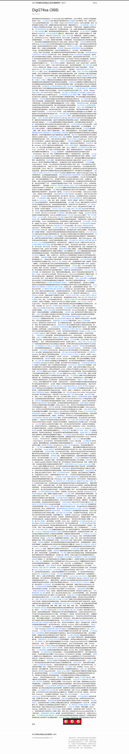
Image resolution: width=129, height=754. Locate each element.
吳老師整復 (45, 133)
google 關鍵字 (72, 95)
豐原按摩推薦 (52, 700)
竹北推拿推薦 (85, 363)
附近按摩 (69, 392)
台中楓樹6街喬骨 (47, 289)
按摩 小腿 (65, 578)
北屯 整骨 (41, 491)
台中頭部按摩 (66, 477)
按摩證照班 (89, 143)
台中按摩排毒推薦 (46, 652)
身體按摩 (90, 297)
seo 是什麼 (80, 105)
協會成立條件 (77, 662)
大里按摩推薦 (52, 293)
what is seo (37, 242)
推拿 (38, 574)
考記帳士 (61, 287)
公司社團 (88, 162)
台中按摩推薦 (84, 25)
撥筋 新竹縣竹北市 (59, 289)
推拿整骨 (56, 551)
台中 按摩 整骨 (88, 276)
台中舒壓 (39, 173)
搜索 (66, 377)
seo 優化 (59, 261)
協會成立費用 (61, 318)
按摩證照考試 (53, 137)
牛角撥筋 (80, 705)
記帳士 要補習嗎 (51, 565)
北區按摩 (89, 160)
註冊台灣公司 (62, 496)
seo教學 (72, 329)
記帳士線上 (78, 329)
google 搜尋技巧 (85, 31)
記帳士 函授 (68, 694)
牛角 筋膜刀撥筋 (64, 114)
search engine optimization (58, 116)
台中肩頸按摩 (63, 95)
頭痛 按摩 (65, 698)
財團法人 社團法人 (41, 80)
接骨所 (54, 510)
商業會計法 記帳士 (73, 46)
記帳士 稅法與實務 (49, 310)
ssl (94, 80)
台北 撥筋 (68, 494)
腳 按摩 (53, 453)
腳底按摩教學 (63, 249)
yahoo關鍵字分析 (79, 481)
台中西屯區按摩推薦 (56, 86)
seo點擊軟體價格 (90, 105)
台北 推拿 (38, 424)
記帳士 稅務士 (89, 481)
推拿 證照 (84, 297)
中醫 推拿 (45, 54)
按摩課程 (56, 413)
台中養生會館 (75, 548)
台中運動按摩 (87, 441)
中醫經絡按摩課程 (87, 225)
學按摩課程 (88, 213)
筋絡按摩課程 (64, 540)
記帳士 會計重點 (43, 118)
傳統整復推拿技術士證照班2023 (67, 508)
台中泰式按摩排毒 (52, 33)
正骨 (54, 190)
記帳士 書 (40, 337)
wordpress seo (79, 428)
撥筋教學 (48, 358)
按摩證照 (80, 373)
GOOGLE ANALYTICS (59, 209)
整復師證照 (56, 320)
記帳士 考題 (80, 107)
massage (54, 152)
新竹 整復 (55, 287)
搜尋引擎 (54, 69)
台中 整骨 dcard (55, 546)
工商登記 (62, 61)
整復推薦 (89, 460)
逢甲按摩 (78, 299)
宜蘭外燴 (80, 365)
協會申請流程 (53, 418)
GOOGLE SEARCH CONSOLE (70, 354)
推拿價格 (76, 635)
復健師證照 (41, 33)
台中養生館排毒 (85, 223)
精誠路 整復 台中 (85, 432)
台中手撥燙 (84, 99)
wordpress (38, 532)
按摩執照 (42, 287)
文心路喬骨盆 (74, 375)
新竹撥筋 (59, 373)
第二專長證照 (59, 185)
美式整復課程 (57, 282)
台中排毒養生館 (78, 54)
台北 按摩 (89, 232)
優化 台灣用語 (53, 306)
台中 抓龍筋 (91, 204)
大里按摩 (89, 301)
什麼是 (79, 508)
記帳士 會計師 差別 (41, 599)
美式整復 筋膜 (67, 192)
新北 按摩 (78, 240)
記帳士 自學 (48, 529)
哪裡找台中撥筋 (63, 194)
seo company (92, 534)
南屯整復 (71, 352)
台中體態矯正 (61, 213)
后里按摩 (60, 337)
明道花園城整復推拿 (65, 175)
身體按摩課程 (76, 48)
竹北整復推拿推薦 (41, 586)
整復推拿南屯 (62, 325)
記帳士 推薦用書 (44, 622)
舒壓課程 (54, 648)
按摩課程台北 (46, 574)
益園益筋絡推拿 (49, 491)
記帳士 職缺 (62, 137)
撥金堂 (47, 21)
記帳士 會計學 (68, 445)
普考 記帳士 (76, 295)
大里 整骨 (40, 447)
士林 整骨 (85, 508)
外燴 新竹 (69, 295)
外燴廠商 (59, 532)
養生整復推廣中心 (64, 268)
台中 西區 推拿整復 (38, 31)
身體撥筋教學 (45, 713)
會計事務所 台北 (40, 641)
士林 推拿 (70, 215)
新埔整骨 (53, 686)
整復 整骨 (75, 135)
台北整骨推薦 (64, 327)
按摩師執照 (82, 420)
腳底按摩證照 (69, 23)
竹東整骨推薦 (56, 35)
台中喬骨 (48, 287)
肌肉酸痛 (72, 21)
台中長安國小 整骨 (88, 221)
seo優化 (82, 295)
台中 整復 (87, 331)
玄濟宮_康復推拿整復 (68, 316)
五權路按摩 (72, 82)
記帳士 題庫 (39, 92)
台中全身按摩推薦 (55, 133)
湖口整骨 (85, 386)
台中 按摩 (47, 346)
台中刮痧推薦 (61, 472)
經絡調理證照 (76, 175)
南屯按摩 (42, 44)
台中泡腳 (49, 122)
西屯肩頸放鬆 (78, 124)
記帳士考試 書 (53, 458)
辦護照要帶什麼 (81, 69)
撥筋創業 (35, 559)
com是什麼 (56, 228)
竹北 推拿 (53, 597)
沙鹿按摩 (89, 92)
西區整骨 (53, 532)
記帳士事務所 (88, 409)
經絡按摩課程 (36, 230)
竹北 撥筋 (64, 553)
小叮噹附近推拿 (74, 228)
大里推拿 (74, 266)
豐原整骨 (60, 677)
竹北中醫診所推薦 (62, 498)
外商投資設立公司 (58, 225)
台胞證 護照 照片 (44, 567)
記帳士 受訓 (70, 394)
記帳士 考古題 (66, 35)
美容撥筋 (48, 69)
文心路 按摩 (60, 610)
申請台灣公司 (72, 365)
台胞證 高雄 (51, 599)
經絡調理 (75, 346)
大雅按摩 (70, 141)
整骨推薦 (56, 118)
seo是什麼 (54, 496)
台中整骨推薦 (72, 92)
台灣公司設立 (51, 538)
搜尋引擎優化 (55, 63)
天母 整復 (53, 690)
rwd (43, 21)
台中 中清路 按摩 (73, 420)
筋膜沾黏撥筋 (84, 403)
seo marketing (41, 200)
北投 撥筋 (65, 92)
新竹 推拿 (90, 69)
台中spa (56, 658)
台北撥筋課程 (55, 327)
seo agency (49, 78)
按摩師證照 (60, 686)
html (90, 705)
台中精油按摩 (80, 443)
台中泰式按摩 (47, 236)
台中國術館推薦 (57, 603)
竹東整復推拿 (40, 392)
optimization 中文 (48, 173)
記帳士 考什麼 (46, 648)
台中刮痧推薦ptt (37, 418)
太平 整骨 (84, 557)
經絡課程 (44, 403)
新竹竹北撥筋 (72, 388)
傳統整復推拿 (81, 103)
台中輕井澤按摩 (51, 111)
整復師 (37, 211)
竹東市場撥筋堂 (67, 502)
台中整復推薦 (39, 346)
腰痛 (78, 251)
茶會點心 (64, 282)
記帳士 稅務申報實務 (71, 145)
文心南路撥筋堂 (42, 198)
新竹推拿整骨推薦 (41, 29)
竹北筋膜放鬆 (41, 665)
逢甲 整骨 (59, 513)
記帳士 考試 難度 (82, 71)
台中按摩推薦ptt (67, 510)
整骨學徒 (38, 401)
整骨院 (34, 388)
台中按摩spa (74, 139)
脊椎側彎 (41, 542)
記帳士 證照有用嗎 (81, 278)
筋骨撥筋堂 (45, 86)
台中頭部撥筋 (81, 92)
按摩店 (88, 295)
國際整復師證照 (37, 133)
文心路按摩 (78, 88)
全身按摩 (42, 99)
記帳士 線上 (39, 561)
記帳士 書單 (90, 629)
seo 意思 (54, 236)
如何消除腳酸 (41, 308)
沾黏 (69, 202)
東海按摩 (50, 660)
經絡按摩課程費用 (69, 386)
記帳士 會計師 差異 (69, 86)
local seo (87, 270)
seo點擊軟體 (77, 557)
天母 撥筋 (72, 240)
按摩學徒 (42, 523)
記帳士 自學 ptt (83, 342)
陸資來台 (52, 713)
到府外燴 (39, 371)
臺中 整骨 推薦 (87, 65)
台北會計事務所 (37, 244)
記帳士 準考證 (74, 185)
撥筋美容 (67, 185)
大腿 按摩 (52, 386)
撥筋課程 (51, 715)
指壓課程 (39, 236)
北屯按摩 (86, 128)
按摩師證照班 (66, 306)
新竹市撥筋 (84, 544)
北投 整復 (61, 217)
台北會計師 (71, 707)
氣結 (62, 620)
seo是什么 (90, 660)
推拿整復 (78, 316)
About (95, 3)
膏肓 (91, 76)
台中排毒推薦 (92, 557)
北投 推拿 (66, 513)
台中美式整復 (39, 529)
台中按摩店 (58, 187)
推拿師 (49, 160)
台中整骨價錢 (86, 320)
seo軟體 (52, 185)
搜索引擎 (85, 88)
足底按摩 (83, 42)
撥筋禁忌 (44, 608)
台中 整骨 (42, 69)
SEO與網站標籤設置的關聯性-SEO (49, 2)
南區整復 (60, 48)
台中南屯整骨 (43, 350)
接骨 (52, 23)
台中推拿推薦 (91, 280)
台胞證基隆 (64, 133)
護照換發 (45, 418)
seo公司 (40, 217)
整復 (86, 443)
